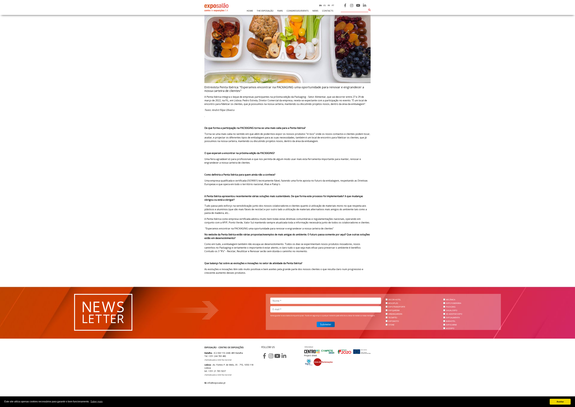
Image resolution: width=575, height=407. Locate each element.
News (315, 10)
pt (332, 5)
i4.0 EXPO (450, 328)
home (250, 10)
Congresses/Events (298, 10)
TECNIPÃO (392, 317)
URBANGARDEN (395, 314)
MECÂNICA (450, 299)
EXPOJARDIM (394, 310)
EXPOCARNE (451, 324)
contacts (327, 10)
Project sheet (310, 355)
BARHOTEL (450, 321)
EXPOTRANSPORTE (396, 306)
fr (328, 5)
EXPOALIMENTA (453, 317)
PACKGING (451, 306)
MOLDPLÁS (393, 303)
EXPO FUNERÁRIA (453, 303)
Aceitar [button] (560, 401)
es (324, 5)
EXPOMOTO (393, 321)
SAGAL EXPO (451, 310)
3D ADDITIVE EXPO (454, 314)
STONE (391, 324)
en (320, 5)
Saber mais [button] (96, 401)
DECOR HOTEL (394, 299)
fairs (280, 10)
